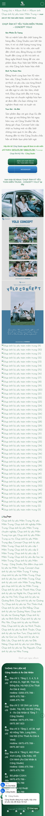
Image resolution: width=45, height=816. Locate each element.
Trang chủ (7, 10)
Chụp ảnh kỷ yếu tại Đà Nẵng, (18, 608)
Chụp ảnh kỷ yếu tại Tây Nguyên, (19, 648)
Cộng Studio (18, 146)
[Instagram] (27, 811)
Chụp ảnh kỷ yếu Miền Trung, (17, 521)
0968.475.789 (29, 150)
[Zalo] (22, 814)
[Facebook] (11, 811)
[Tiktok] (34, 811)
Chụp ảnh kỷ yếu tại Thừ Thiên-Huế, (24, 604)
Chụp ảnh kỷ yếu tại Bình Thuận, (18, 629)
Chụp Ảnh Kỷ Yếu (17, 154)
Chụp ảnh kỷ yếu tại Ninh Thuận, (24, 626)
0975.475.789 (17, 150)
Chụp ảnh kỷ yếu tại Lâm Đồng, (25, 644)
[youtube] (19, 811)
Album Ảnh (20, 10)
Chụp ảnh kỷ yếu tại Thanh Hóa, (18, 590)
